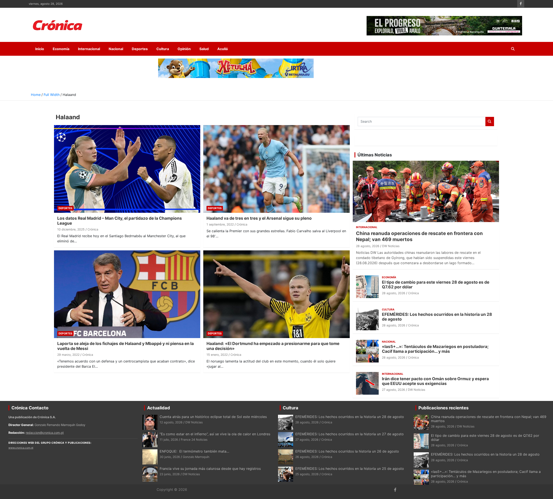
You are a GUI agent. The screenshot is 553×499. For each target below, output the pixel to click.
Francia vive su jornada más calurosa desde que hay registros (210, 468)
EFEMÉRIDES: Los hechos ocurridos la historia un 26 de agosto (347, 451)
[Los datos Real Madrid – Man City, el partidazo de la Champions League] (127, 169)
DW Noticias (390, 246)
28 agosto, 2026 (367, 246)
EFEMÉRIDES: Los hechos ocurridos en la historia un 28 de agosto (437, 317)
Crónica (92, 229)
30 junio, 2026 (170, 457)
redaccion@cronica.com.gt (45, 432)
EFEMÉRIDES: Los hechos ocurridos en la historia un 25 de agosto (349, 468)
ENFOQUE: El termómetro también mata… (194, 451)
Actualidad (158, 407)
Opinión (184, 49)
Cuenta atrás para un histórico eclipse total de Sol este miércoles (213, 417)
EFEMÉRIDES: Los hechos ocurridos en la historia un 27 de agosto (349, 434)
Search (489, 121)
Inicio (39, 49)
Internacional (89, 49)
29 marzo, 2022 (68, 354)
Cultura (162, 49)
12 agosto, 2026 (171, 422)
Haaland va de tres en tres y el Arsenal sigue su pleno (259, 218)
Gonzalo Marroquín (196, 457)
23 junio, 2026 (170, 474)
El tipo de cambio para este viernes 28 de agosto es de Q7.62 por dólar (435, 285)
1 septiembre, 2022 (220, 224)
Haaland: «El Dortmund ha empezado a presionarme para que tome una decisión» (273, 346)
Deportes (140, 49)
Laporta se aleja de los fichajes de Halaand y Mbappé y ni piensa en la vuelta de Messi (125, 346)
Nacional (116, 49)
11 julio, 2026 (169, 439)
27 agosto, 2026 (393, 389)
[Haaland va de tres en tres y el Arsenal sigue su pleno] (276, 169)
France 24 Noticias (194, 439)
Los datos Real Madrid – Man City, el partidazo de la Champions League (119, 221)
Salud (204, 49)
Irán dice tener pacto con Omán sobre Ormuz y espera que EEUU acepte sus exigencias (435, 381)
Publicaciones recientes (443, 407)
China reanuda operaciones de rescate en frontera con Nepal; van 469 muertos (488, 419)
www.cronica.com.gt (20, 447)
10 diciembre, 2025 (71, 229)
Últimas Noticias (375, 154)
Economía (61, 49)
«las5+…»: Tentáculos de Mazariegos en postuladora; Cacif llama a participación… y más (435, 349)
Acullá (222, 49)
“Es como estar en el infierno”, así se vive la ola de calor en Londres (215, 434)
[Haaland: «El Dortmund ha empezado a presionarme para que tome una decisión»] (276, 294)
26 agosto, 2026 (307, 457)
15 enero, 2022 (217, 354)
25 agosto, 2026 (307, 474)
